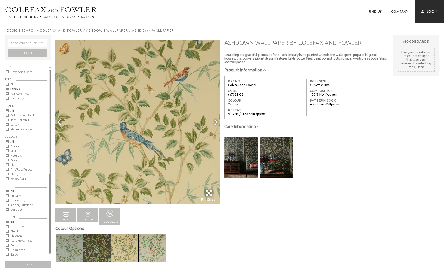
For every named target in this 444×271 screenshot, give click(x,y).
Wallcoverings (19, 93)
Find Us (375, 11)
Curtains (15, 195)
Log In (432, 11)
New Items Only (21, 71)
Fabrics (15, 89)
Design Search (21, 30)
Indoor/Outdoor (21, 205)
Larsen (14, 124)
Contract (16, 209)
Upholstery (17, 200)
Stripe (14, 254)
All (12, 84)
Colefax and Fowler (61, 30)
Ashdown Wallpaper (107, 30)
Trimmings (17, 98)
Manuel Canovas (21, 129)
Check (14, 231)
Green (14, 146)
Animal (14, 245)
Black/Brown (18, 174)
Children (16, 236)
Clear (28, 264)
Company (399, 11)
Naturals (16, 155)
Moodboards (416, 41)
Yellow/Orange (20, 178)
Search (28, 53)
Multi (13, 150)
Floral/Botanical (21, 240)
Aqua (13, 160)
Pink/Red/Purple (21, 169)
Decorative (17, 226)
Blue (13, 164)
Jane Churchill (19, 120)
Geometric (17, 249)
